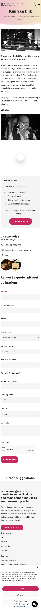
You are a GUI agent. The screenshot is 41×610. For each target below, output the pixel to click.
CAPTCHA (5, 442)
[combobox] (20, 337)
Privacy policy (20, 606)
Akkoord (20, 589)
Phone (3, 319)
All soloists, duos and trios (18, 16)
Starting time (7, 395)
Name (4, 291)
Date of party (7, 346)
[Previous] (5, 42)
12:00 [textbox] (4, 400)
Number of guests (9, 381)
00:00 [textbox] (4, 414)
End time (5, 409)
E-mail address (8, 305)
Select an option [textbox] (9, 338)
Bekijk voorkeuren (20, 601)
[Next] (35, 42)
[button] (37, 568)
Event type (6, 332)
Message (5, 423)
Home (4, 16)
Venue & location (8, 360)
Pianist (32, 16)
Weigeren (20, 595)
